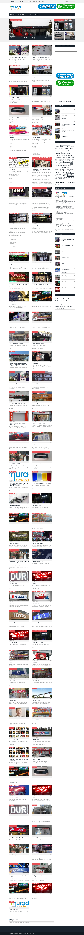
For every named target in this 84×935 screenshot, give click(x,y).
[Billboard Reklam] (42, 732)
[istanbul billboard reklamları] (19, 712)
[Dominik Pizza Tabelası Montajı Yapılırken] (19, 830)
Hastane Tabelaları (61, 160)
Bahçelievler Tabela (59, 20)
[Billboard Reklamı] (42, 693)
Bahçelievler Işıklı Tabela (15, 45)
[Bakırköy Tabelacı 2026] (19, 90)
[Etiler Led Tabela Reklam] (42, 536)
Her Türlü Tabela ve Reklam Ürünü (39, 895)
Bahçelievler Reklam (37, 432)
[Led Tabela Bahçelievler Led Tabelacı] (42, 296)
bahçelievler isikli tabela (38, 45)
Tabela (36, 14)
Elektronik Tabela (61, 159)
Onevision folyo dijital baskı (15, 505)
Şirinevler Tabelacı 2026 (58, 39)
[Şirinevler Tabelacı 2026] (19, 110)
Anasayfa (12, 14)
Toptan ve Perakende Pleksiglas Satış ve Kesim (42, 483)
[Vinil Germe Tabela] (42, 596)
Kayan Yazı (58, 163)
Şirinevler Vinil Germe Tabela (39, 591)
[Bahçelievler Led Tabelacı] (19, 771)
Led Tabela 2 (35, 837)
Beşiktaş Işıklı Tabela (37, 505)
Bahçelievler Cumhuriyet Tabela (40, 188)
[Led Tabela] (19, 888)
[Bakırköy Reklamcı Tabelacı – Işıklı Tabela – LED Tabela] (42, 257)
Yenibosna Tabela (36, 680)
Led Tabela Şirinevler (14, 785)
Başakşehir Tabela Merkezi (38, 524)
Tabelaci (35, 767)
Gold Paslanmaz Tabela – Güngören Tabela (41, 284)
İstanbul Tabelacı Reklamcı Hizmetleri (17, 443)
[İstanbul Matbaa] (19, 130)
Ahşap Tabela (35, 883)
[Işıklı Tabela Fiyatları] (42, 317)
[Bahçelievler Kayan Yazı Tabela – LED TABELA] (19, 277)
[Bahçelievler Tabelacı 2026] (42, 110)
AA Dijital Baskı (36, 650)
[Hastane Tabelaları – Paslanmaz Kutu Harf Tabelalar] (42, 868)
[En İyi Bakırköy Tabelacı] (19, 218)
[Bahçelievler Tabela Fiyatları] (42, 336)
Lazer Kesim (65, 165)
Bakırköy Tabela (13, 700)
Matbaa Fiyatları (13, 169)
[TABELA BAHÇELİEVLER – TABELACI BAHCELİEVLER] (19, 296)
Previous (11, 29)
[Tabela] (19, 655)
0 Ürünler (35, 273)
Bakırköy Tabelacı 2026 (14, 97)
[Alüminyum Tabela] (19, 615)
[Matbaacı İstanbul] (42, 130)
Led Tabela (12, 895)
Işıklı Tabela (59, 162)
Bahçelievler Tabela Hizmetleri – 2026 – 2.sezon (22, 38)
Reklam (34, 583)
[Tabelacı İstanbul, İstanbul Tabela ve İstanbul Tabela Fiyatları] (42, 162)
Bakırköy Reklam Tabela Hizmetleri (16, 463)
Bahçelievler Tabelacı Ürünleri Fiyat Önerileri (18, 57)
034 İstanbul (35, 312)
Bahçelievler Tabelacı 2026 (38, 117)
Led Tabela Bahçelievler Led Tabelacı (40, 303)
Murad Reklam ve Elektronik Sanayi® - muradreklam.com (19, 933)
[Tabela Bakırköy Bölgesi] (19, 376)
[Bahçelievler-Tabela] (42, 752)
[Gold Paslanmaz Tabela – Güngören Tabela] (42, 277)
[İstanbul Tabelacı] (42, 396)
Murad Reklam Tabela (14, 909)
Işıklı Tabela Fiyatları (37, 323)
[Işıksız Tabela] (42, 376)
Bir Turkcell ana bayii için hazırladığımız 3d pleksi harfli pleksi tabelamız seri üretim (67, 271)
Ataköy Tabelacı (61, 148)
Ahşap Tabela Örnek (14, 855)
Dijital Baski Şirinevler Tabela (16, 188)
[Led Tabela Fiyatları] (19, 518)
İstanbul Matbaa (13, 137)
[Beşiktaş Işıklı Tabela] (42, 498)
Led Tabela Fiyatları (13, 524)
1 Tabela (34, 252)
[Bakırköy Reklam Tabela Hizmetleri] (19, 456)
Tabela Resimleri (65, 174)
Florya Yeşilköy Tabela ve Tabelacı (16, 343)
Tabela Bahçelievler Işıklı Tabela (39, 225)
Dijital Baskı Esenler (14, 549)
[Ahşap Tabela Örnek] (19, 849)
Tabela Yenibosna (36, 668)
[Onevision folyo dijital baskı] (19, 498)
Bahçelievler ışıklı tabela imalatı (39, 423)
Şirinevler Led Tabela (14, 797)
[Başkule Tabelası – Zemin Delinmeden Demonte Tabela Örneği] (42, 810)
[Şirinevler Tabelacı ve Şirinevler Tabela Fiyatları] (19, 192)
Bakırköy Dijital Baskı (14, 213)
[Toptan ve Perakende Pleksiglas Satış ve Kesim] (42, 476)
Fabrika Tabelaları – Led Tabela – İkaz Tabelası (19, 816)
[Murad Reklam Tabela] (19, 904)
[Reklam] (42, 576)
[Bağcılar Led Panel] (19, 635)
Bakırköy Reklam (13, 86)
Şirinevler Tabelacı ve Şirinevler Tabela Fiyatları (19, 199)
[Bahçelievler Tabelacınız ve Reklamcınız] (19, 396)
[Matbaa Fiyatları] (19, 162)
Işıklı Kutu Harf (36, 622)
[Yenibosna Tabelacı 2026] (42, 90)
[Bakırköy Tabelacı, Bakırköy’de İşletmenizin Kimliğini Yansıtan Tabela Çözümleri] (19, 70)
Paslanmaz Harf (59, 170)
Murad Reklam (21, 14)
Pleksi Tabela (60, 172)
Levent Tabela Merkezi (14, 543)
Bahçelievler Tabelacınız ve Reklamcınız (17, 403)
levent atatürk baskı (14, 531)
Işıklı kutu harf (36, 611)
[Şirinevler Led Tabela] (19, 790)
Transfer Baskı (36, 351)
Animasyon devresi (14, 883)
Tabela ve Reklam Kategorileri (60, 49)
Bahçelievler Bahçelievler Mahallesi (19, 20)
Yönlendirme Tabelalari (60, 177)
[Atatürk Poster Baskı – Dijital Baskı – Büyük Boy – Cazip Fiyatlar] (19, 752)
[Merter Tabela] (19, 673)
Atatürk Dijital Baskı (14, 513)
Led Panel (12, 630)
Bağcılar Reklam (36, 571)
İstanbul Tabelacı (36, 403)
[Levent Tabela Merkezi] (19, 536)
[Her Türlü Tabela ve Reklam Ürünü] (42, 888)
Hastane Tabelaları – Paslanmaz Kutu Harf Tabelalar (68, 277)
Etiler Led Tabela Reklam (38, 543)
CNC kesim (35, 471)
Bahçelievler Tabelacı (37, 213)
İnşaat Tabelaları (67, 177)
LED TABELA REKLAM (14, 571)
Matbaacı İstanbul (36, 137)
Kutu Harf (60, 165)
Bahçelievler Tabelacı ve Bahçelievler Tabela (18, 323)
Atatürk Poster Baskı (14, 739)
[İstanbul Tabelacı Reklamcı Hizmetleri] (19, 437)
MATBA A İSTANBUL (13, 157)
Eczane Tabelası (13, 411)
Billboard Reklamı (36, 700)
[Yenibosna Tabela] (42, 673)
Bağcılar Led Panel (13, 642)
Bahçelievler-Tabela (36, 759)
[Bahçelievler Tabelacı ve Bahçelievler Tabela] (19, 317)
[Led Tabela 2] (42, 830)
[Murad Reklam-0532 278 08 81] (15, 7)
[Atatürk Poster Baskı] (19, 732)
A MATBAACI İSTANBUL (37, 125)
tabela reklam (13, 471)
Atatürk (34, 549)
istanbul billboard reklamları (15, 719)
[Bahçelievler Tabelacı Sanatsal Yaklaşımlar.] (42, 50)
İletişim (29, 14)
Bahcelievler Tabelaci (37, 199)
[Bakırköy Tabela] (19, 693)
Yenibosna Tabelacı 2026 (58, 29)
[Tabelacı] (42, 771)
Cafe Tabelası (58, 157)
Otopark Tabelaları (61, 169)
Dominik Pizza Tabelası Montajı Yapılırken (18, 837)
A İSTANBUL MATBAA (13, 125)
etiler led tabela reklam (38, 531)
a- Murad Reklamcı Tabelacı (38, 372)
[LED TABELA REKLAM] (19, 576)
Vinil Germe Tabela (36, 603)
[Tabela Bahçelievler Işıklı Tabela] (42, 218)
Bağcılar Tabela (13, 432)
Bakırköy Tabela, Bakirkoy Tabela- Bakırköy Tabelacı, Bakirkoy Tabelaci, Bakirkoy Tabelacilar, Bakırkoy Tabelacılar (19, 364)
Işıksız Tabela (35, 383)
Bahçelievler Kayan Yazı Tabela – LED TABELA (19, 284)
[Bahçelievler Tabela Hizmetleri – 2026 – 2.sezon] (42, 70)
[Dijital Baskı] (42, 655)
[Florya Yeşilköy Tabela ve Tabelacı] (19, 336)
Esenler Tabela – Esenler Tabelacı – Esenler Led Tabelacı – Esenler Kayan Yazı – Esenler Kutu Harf (19, 562)
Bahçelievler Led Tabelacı (15, 778)
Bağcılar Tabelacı (71, 155)
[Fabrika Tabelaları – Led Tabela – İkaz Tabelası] (19, 810)
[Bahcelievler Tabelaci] (42, 192)
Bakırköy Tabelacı (61, 155)
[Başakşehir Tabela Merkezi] (42, 518)
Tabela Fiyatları (58, 174)
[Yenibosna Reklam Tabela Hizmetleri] (42, 456)
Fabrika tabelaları (68, 159)
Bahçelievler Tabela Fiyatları (38, 343)
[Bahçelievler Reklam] (42, 437)
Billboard (12, 708)
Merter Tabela (13, 668)
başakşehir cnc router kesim (39, 513)
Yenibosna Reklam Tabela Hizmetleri (40, 463)
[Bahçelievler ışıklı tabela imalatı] (42, 416)
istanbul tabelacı (68, 160)
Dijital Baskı (12, 493)
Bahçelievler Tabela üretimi (38, 642)
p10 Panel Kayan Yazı (69, 169)
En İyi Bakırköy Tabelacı (14, 225)
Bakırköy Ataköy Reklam (15, 65)
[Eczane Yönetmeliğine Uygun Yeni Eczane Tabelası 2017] (19, 416)
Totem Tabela (63, 175)
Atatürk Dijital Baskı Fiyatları (38, 561)
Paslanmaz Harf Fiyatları (67, 170)
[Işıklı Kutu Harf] (42, 615)
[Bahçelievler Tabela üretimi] (42, 635)
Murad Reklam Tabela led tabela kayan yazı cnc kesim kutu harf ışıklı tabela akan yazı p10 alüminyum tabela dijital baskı (19, 484)
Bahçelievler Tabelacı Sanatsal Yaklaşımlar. (41, 57)
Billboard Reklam (36, 739)
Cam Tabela (63, 157)
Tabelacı (34, 778)
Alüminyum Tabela (13, 611)
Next (50, 29)
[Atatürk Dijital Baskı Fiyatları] (42, 554)
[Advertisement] (65, 62)
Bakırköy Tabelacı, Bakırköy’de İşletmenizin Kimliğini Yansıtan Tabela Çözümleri (42, 1)
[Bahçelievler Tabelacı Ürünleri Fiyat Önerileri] (19, 50)
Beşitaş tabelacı (36, 493)
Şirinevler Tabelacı (62, 178)
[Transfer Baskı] (42, 356)
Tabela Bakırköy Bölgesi (14, 383)
